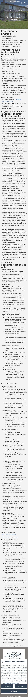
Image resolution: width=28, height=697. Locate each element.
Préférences (14, 691)
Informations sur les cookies (10, 537)
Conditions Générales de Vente (14, 696)
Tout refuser (7, 686)
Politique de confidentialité (9, 534)
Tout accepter (21, 686)
